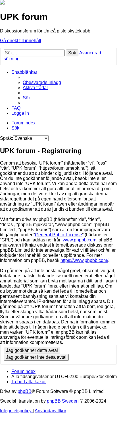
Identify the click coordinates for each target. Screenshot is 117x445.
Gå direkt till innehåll (20, 40)
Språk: (6, 138)
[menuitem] (42, 82)
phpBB (25, 391)
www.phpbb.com (79, 239)
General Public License (58, 234)
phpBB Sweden (63, 401)
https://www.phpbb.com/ (84, 260)
